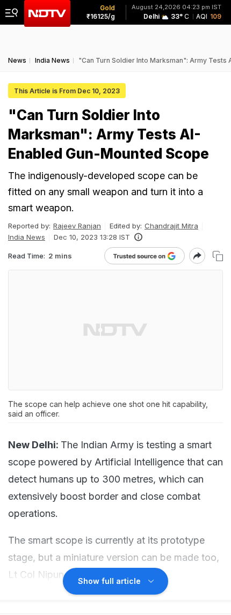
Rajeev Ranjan (77, 225)
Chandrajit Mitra (171, 225)
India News (26, 237)
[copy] (218, 256)
